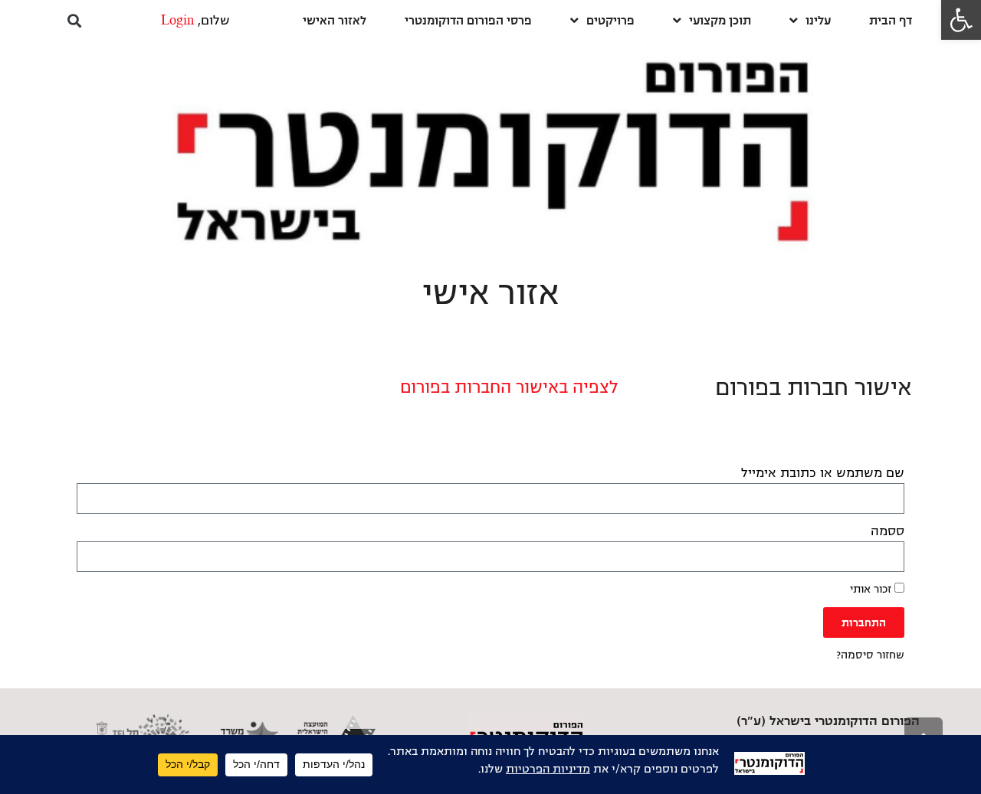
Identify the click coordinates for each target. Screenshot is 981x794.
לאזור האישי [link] (334, 20)
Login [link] (177, 21)
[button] (74, 20)
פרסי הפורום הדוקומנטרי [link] (468, 20)
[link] (961, 20)
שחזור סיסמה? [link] (870, 655)
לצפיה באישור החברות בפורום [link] (509, 387)
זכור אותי (872, 589)
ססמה (887, 531)
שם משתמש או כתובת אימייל (822, 473)
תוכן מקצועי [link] (720, 20)
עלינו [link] (818, 20)
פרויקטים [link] (610, 20)
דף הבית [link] (890, 20)
